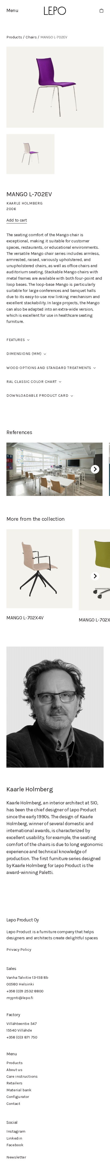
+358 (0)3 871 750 (21, 1037)
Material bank (19, 1090)
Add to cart (16, 220)
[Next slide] (95, 469)
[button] (12, 10)
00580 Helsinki (20, 984)
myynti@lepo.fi (19, 997)
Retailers (14, 1083)
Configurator (17, 1096)
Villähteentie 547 (21, 1023)
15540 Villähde (19, 1030)
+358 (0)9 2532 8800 (25, 991)
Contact (13, 1103)
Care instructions (22, 1076)
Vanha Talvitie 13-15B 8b (27, 977)
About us (14, 1069)
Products (14, 1062)
